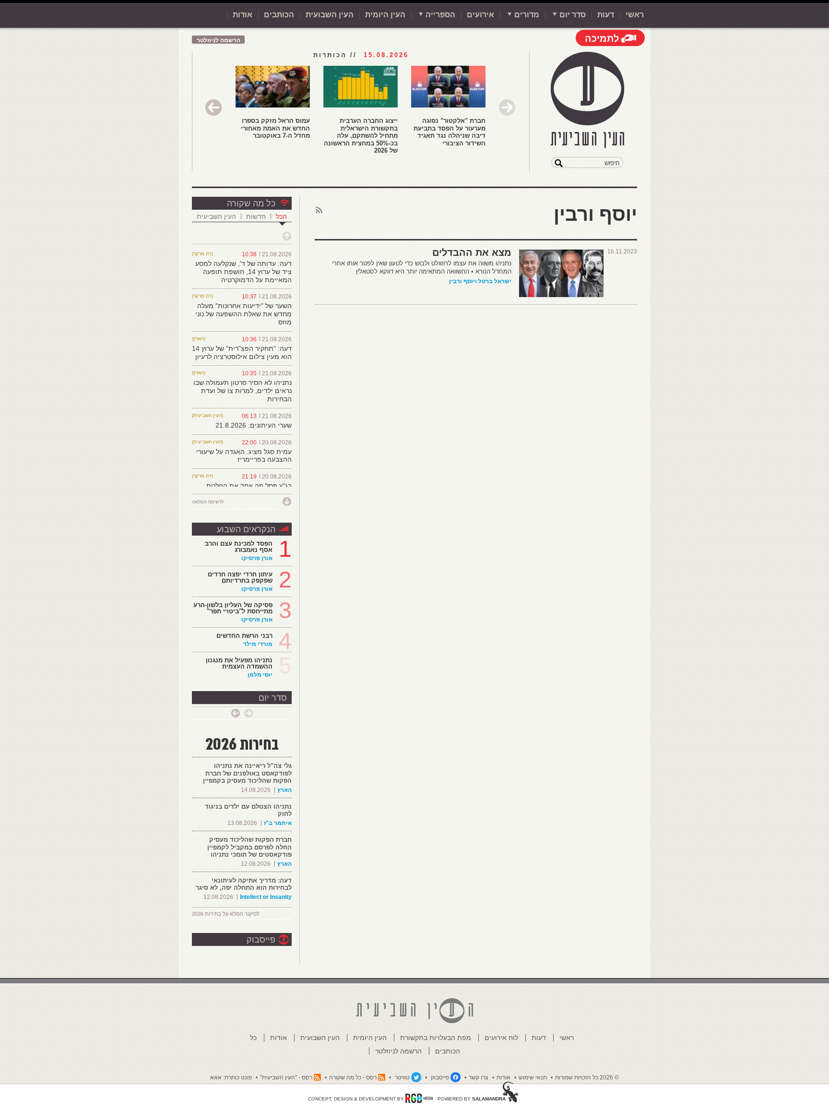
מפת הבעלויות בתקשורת (435, 1037)
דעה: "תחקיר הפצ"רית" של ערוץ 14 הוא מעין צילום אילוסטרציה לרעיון (242, 352)
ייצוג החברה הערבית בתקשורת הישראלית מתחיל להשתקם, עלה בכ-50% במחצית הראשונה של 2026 (361, 135)
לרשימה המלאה (208, 501)
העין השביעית (216, 216)
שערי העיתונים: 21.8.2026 (253, 425)
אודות (242, 15)
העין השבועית (330, 15)
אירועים (480, 15)
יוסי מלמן (260, 674)
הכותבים (279, 15)
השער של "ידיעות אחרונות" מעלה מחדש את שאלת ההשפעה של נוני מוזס (243, 314)
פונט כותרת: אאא (231, 1077)
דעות (605, 15)
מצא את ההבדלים (471, 252)
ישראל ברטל (494, 281)
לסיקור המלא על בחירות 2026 (226, 914)
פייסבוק (261, 940)
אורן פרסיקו (256, 558)
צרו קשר (478, 1077)
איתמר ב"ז (278, 823)
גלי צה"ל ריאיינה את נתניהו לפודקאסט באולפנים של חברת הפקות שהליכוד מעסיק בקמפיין (247, 773)
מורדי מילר (257, 644)
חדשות (256, 216)
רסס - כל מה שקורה (353, 1077)
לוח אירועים (501, 1037)
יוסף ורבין (462, 281)
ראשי (635, 15)
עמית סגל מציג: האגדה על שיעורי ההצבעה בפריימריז (244, 456)
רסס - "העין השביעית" (286, 1077)
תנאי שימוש (533, 1077)
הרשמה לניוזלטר (218, 40)
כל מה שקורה (251, 203)
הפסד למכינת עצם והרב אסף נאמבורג (238, 546)
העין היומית (385, 15)
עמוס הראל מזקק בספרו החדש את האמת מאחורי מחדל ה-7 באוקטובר (275, 128)
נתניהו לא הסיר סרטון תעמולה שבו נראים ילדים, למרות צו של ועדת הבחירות (242, 391)
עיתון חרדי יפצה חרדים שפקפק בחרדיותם (240, 577)
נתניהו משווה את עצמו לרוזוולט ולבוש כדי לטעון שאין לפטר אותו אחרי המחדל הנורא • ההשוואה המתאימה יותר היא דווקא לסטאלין (421, 267)
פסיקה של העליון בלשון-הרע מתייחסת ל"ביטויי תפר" (232, 608)
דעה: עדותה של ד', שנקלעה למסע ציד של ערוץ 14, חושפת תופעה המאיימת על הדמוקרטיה (243, 272)
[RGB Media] (419, 1098)
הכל (281, 216)
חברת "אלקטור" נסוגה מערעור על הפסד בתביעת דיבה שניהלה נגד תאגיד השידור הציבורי (450, 132)
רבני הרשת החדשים (243, 635)
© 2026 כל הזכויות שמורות (587, 1077)
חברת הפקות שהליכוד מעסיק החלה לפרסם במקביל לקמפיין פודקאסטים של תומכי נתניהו (249, 847)
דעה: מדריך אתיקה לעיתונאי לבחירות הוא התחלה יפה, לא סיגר (244, 884)
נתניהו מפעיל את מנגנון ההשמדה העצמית (239, 663)
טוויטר (402, 1077)
